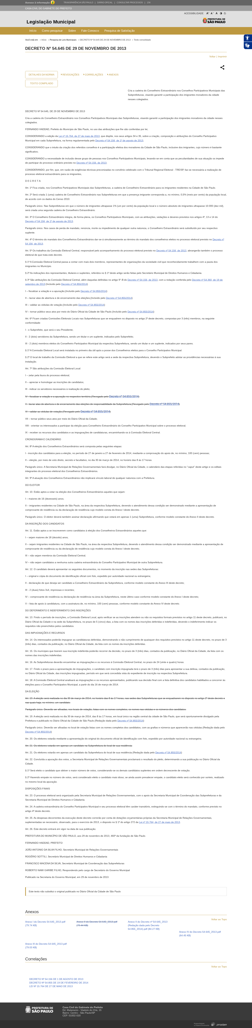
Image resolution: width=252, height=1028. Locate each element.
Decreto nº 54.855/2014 (74, 284)
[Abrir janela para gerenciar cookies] (224, 12)
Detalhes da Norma (41, 74)
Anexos (113, 74)
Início (32, 30)
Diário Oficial (105, 2)
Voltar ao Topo (219, 919)
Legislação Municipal (51, 21)
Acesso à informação (37, 2)
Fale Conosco (90, 30)
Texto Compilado (41, 83)
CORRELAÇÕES (94, 74)
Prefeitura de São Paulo (214, 22)
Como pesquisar (52, 30)
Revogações (70, 74)
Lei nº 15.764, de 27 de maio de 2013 (79, 136)
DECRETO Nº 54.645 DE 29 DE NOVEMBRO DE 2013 (105, 40)
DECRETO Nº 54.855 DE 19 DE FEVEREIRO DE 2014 (58, 982)
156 (149, 2)
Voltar (212, 56)
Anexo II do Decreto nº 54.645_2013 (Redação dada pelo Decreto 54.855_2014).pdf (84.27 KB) (147, 925)
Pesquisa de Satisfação (119, 30)
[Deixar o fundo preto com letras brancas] (220, 12)
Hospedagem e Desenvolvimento (210, 1024)
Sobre (72, 30)
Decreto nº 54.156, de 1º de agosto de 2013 (119, 140)
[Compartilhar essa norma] (222, 69)
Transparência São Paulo (78, 2)
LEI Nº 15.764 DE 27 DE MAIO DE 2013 (51, 986)
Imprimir (222, 56)
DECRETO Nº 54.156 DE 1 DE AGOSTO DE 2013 (56, 979)
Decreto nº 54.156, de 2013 (91, 162)
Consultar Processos (130, 2)
